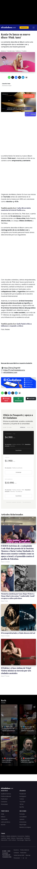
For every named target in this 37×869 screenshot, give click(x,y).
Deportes (28, 840)
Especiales (19, 838)
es (23, 858)
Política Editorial (6, 796)
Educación (4, 840)
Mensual (22, 427)
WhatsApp (18, 401)
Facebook (23, 794)
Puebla (24, 51)
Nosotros (16, 850)
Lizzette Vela (6, 83)
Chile (2, 814)
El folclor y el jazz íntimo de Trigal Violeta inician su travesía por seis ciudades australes (16, 670)
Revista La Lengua (25, 827)
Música (3, 51)
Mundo (3, 824)
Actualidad (23, 817)
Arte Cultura (12, 840)
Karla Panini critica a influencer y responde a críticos (16, 325)
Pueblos (27, 836)
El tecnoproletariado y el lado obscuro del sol (18, 633)
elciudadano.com (10, 373)
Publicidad (4, 799)
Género (13, 838)
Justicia (3, 838)
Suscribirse (18, 450)
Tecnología (20, 840)
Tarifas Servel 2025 (19, 855)
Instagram (23, 796)
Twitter (22, 799)
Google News (6, 400)
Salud (8, 838)
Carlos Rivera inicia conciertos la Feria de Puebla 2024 (16, 209)
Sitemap (28, 855)
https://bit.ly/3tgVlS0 (11, 368)
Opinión (22, 819)
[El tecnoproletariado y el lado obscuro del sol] (18, 618)
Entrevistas (23, 822)
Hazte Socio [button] (24, 27)
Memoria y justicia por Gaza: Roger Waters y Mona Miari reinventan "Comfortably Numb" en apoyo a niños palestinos (18, 596)
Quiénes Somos (6, 794)
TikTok (21, 804)
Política (3, 836)
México (18, 51)
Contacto (4, 802)
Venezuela (4, 819)
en (26, 858)
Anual (30, 427)
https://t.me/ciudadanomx (14, 370)
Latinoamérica (5, 822)
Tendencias (10, 51)
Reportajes (23, 824)
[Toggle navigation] (33, 27)
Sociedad (27, 838)
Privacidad (4, 804)
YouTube (31, 399)
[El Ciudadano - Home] (8, 27)
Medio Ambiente (11, 836)
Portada (22, 814)
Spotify (22, 807)
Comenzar (18, 472)
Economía (21, 836)
